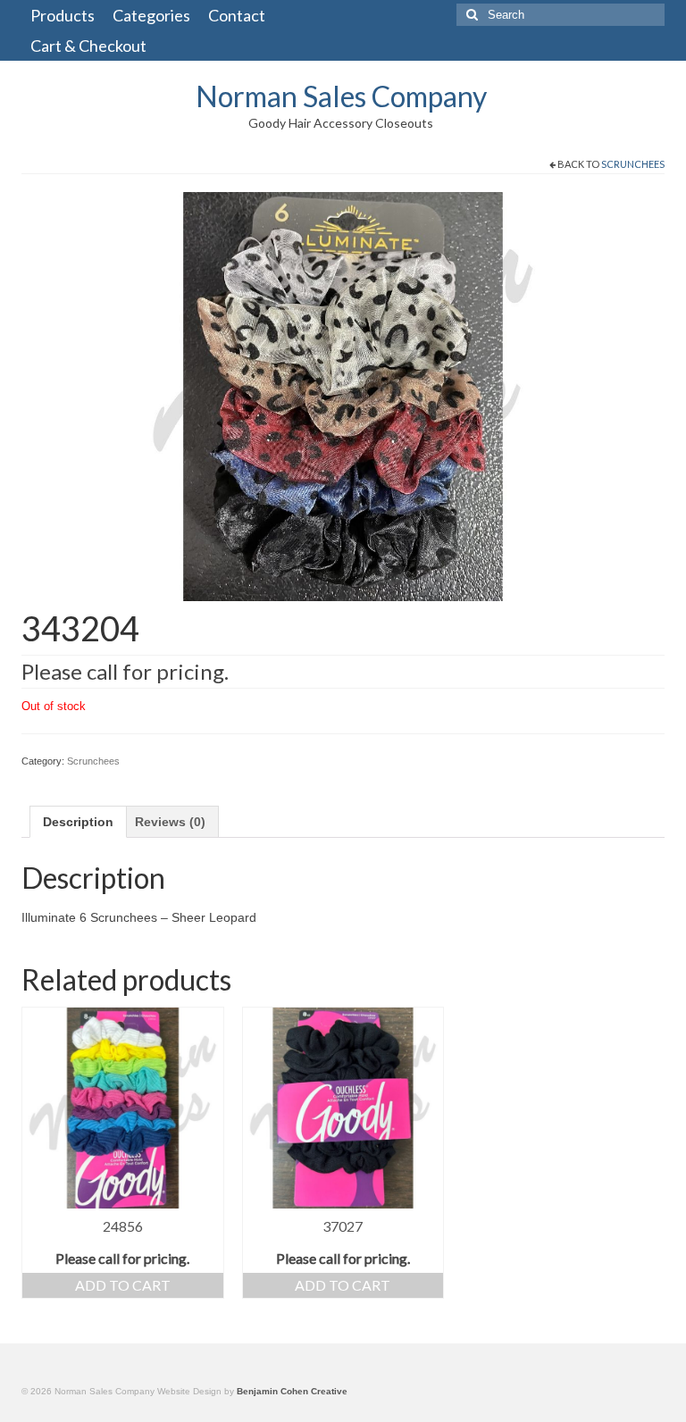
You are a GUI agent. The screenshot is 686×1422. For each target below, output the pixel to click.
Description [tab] (78, 822)
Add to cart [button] (123, 1284)
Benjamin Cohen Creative (292, 1391)
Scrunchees (633, 164)
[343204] (343, 396)
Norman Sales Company (341, 96)
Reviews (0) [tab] (170, 822)
